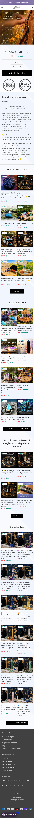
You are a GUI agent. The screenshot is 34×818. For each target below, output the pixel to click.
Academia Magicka (8, 737)
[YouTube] (18, 786)
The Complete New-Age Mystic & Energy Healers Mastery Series (8, 359)
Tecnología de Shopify (17, 800)
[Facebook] (2, 786)
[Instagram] (10, 786)
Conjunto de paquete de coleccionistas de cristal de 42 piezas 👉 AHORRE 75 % (25, 328)
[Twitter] (6, 786)
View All (17, 515)
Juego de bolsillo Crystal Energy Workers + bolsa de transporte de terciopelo (8, 280)
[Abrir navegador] (2, 7)
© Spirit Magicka (17, 797)
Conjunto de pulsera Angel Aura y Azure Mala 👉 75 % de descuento (24, 280)
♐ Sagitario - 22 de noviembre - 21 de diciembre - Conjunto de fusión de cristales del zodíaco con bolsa (24, 709)
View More (17, 291)
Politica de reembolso (9, 764)
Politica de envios (7, 761)
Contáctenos (6, 758)
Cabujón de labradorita (7, 223)
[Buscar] (29, 7)
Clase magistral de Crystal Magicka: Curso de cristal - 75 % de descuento (8, 330)
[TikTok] (22, 786)
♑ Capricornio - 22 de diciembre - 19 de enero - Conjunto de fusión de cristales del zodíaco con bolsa (8, 554)
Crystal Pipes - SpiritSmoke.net (11, 749)
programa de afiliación (9, 743)
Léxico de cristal (7, 740)
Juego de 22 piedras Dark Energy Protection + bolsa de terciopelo (24, 251)
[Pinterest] (14, 786)
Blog (3, 746)
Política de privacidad (9, 767)
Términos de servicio (8, 770)
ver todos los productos (17, 429)
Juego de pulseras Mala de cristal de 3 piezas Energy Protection (24, 502)
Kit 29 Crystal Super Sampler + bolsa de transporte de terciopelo (8, 251)
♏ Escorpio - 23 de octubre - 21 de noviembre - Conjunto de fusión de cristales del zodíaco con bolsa (25, 647)
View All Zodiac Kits (17, 723)
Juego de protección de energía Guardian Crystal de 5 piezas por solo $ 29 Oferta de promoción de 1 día (8, 389)
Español (16, 793)
